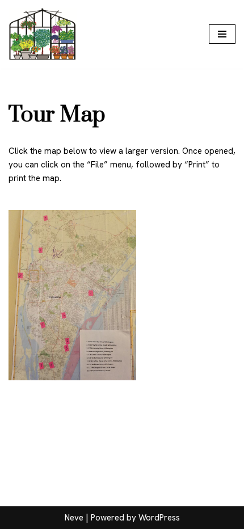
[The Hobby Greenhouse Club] (43, 34)
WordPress (159, 517)
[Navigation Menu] (222, 34)
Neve (74, 517)
